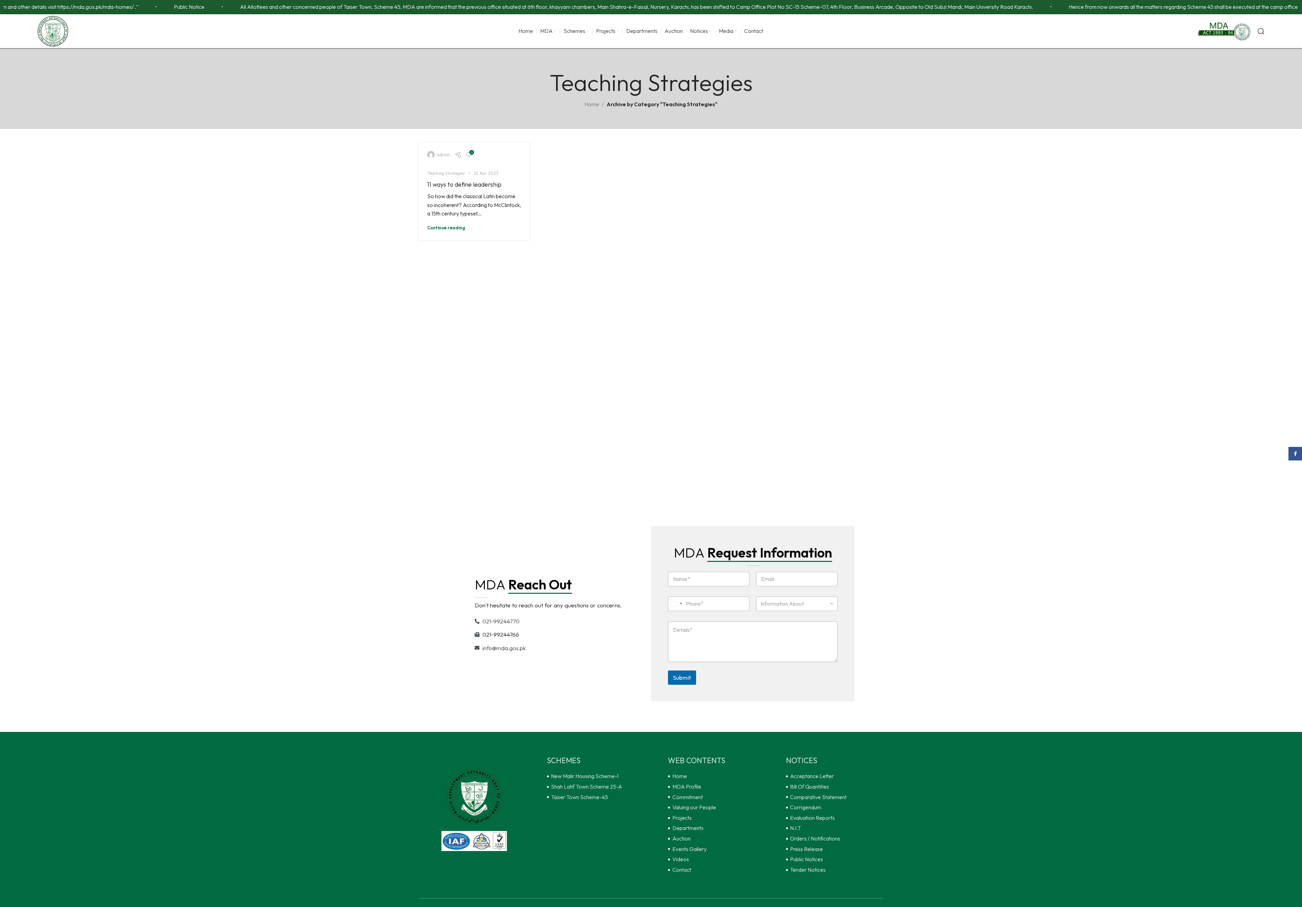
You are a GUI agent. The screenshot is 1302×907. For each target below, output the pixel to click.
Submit (682, 677)
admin (443, 155)
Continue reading (446, 227)
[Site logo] (53, 30)
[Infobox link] (1224, 31)
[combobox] (676, 604)
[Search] (1261, 31)
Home (592, 104)
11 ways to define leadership (464, 184)
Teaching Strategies (446, 173)
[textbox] (796, 603)
